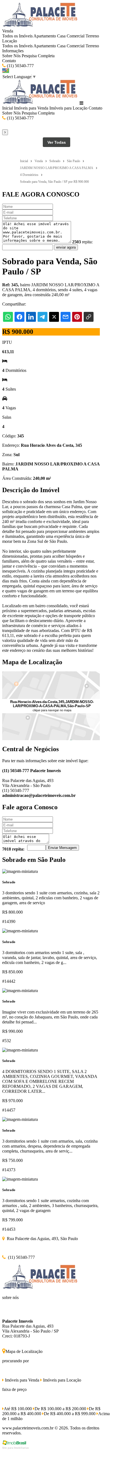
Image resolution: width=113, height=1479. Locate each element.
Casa (61, 36)
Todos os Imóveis (17, 36)
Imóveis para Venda (31, 108)
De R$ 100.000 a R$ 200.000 (60, 1408)
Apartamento (44, 36)
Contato (9, 60)
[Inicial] (40, 26)
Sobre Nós (11, 55)
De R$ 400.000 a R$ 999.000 (69, 1413)
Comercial (75, 36)
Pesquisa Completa (38, 55)
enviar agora (66, 247)
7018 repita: (13, 849)
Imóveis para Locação (68, 108)
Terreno (92, 36)
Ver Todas (56, 142)
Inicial (7, 108)
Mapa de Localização (24, 1351)
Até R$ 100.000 (18, 1408)
